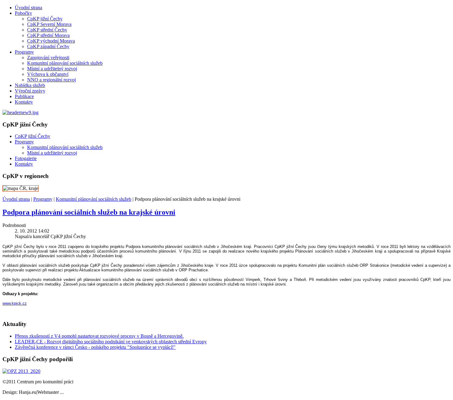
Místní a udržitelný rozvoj (52, 68)
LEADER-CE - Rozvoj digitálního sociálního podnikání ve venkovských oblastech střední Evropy (111, 341)
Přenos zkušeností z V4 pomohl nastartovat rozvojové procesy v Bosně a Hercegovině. (99, 336)
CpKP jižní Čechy (45, 18)
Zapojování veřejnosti (48, 57)
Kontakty (24, 102)
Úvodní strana (28, 7)
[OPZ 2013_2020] (21, 371)
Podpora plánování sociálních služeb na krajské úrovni (88, 212)
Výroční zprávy (30, 90)
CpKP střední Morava (48, 35)
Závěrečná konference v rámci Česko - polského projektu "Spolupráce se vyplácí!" (95, 347)
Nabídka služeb (30, 85)
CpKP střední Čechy (47, 29)
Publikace (24, 96)
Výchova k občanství (47, 74)
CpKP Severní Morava (49, 24)
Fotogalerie (26, 158)
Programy (24, 52)
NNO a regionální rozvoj (51, 79)
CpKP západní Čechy (48, 46)
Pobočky (23, 13)
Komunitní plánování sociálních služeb (65, 63)
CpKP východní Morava (51, 40)
